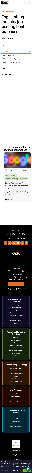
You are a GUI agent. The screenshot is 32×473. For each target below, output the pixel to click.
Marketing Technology (10, 175)
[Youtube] (18, 243)
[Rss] (26, 243)
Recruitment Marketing (11, 178)
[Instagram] (22, 243)
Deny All (15, 470)
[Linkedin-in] (10, 243)
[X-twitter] (14, 243)
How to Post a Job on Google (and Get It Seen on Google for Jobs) (16, 185)
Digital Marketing (23, 178)
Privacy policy (4, 470)
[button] (24, 3)
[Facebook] (5, 243)
